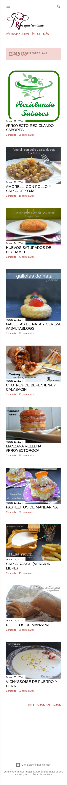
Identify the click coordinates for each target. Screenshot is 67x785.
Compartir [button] (11, 135)
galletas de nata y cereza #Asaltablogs (33, 326)
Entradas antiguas (44, 704)
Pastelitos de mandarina (32, 507)
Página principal (18, 33)
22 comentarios (26, 691)
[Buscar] (59, 6)
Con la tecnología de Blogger (36, 765)
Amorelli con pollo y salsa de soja (28, 189)
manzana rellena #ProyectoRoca (23, 448)
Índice (36, 33)
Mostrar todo (18, 55)
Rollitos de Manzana (28, 625)
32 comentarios (26, 333)
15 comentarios (26, 573)
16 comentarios (26, 196)
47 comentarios (26, 257)
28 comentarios (26, 512)
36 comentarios (26, 455)
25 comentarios (26, 135)
